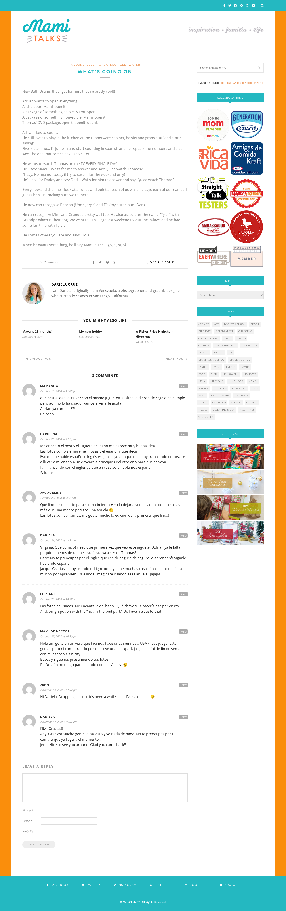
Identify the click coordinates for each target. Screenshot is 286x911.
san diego (219, 402)
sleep (92, 64)
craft (227, 338)
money (252, 381)
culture (203, 345)
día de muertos (239, 360)
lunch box (236, 381)
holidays (250, 374)
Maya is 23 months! (37, 331)
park (255, 388)
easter (202, 367)
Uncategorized (112, 64)
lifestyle (217, 381)
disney (218, 352)
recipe (202, 402)
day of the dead (225, 345)
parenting (239, 388)
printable (241, 395)
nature (203, 388)
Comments (49, 262)
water (134, 64)
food (201, 374)
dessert (203, 352)
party (202, 395)
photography (220, 395)
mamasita (49, 386)
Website (27, 831)
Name (27, 810)
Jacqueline (51, 493)
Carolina (48, 434)
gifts (214, 374)
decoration (249, 345)
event (217, 367)
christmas (245, 331)
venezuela (205, 417)
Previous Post (38, 358)
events (231, 367)
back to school (234, 324)
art (216, 324)
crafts (241, 338)
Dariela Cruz (161, 262)
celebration (224, 331)
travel (202, 410)
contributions (208, 338)
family (245, 367)
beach (254, 324)
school (236, 402)
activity (203, 324)
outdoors (220, 388)
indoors (77, 64)
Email (27, 821)
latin (202, 381)
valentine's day (223, 410)
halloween (231, 374)
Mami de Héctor (55, 631)
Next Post (176, 358)
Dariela (47, 535)
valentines (247, 410)
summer (251, 402)
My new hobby (90, 331)
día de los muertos (211, 360)
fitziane (48, 594)
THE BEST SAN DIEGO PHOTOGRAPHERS (242, 83)
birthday (204, 331)
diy (231, 352)
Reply (183, 385)
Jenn (44, 685)
